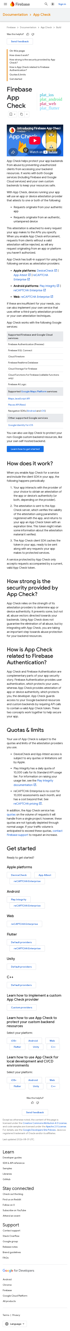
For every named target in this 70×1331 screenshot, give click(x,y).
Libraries (7, 1173)
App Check (41, 15)
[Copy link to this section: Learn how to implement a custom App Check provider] (42, 1000)
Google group (10, 1241)
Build (58, 27)
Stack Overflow (11, 1235)
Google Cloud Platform (15, 1295)
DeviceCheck (45, 270)
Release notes (10, 1246)
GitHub (6, 1179)
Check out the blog (13, 1194)
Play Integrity (48, 286)
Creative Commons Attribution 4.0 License (45, 1123)
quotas (11, 814)
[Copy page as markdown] (22, 114)
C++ (53, 1046)
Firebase (11, 27)
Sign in (62, 4)
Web (52, 1040)
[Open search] (46, 4)
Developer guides (12, 1157)
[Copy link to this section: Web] (17, 916)
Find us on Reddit (12, 1199)
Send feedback (20, 41)
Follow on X (9, 1204)
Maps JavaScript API (19, 398)
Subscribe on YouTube (14, 1210)
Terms (6, 1315)
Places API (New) (17, 404)
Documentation (15, 15)
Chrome (7, 1284)
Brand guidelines (12, 1252)
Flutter (17, 1046)
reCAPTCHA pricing (26, 803)
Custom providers (21, 1007)
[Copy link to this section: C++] (16, 977)
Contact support (11, 1230)
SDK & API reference (13, 1162)
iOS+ (13, 1040)
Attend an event (11, 1215)
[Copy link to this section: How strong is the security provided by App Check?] (40, 595)
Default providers (21, 942)
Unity (36, 1046)
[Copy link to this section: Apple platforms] (35, 867)
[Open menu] (5, 4)
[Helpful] (27, 34)
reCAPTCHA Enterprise (28, 290)
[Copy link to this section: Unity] (18, 959)
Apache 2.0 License (56, 1126)
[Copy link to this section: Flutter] (20, 934)
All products (9, 1301)
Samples (7, 1168)
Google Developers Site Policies (39, 1129)
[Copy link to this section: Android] (23, 892)
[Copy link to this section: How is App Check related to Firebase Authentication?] (50, 663)
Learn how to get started (25, 449)
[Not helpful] (32, 34)
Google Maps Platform (34, 391)
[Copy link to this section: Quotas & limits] (47, 730)
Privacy (16, 1315)
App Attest (20, 275)
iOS (43, 410)
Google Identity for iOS (20, 425)
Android (31, 410)
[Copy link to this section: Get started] (39, 849)
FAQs (5, 1257)
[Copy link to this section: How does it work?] (56, 464)
